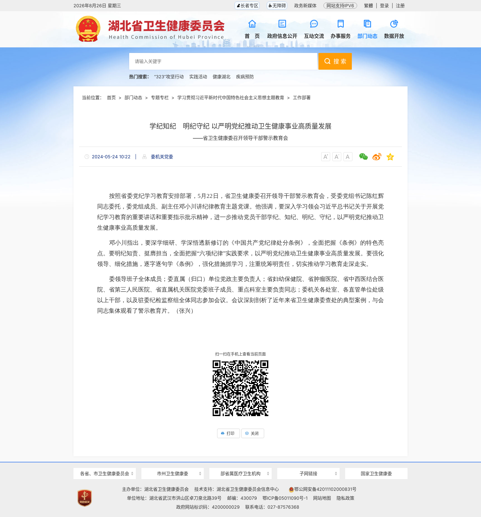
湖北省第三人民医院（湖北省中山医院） (240, 463)
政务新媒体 (305, 5)
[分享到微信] (363, 156)
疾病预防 (245, 76)
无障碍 (279, 5)
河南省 (105, 463)
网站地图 (322, 498)
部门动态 (133, 97)
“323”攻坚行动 (169, 76)
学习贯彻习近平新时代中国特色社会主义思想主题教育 (230, 97)
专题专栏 (160, 97)
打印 (230, 433)
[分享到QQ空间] (390, 156)
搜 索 (339, 61)
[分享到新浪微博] (376, 156)
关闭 (255, 433)
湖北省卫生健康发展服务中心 (308, 463)
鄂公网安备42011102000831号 (325, 489)
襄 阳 (172, 463)
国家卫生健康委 (376, 473)
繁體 (368, 5)
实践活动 (198, 76)
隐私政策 (345, 498)
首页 (111, 97)
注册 (400, 5)
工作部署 (302, 97)
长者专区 (248, 5)
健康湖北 (221, 76)
